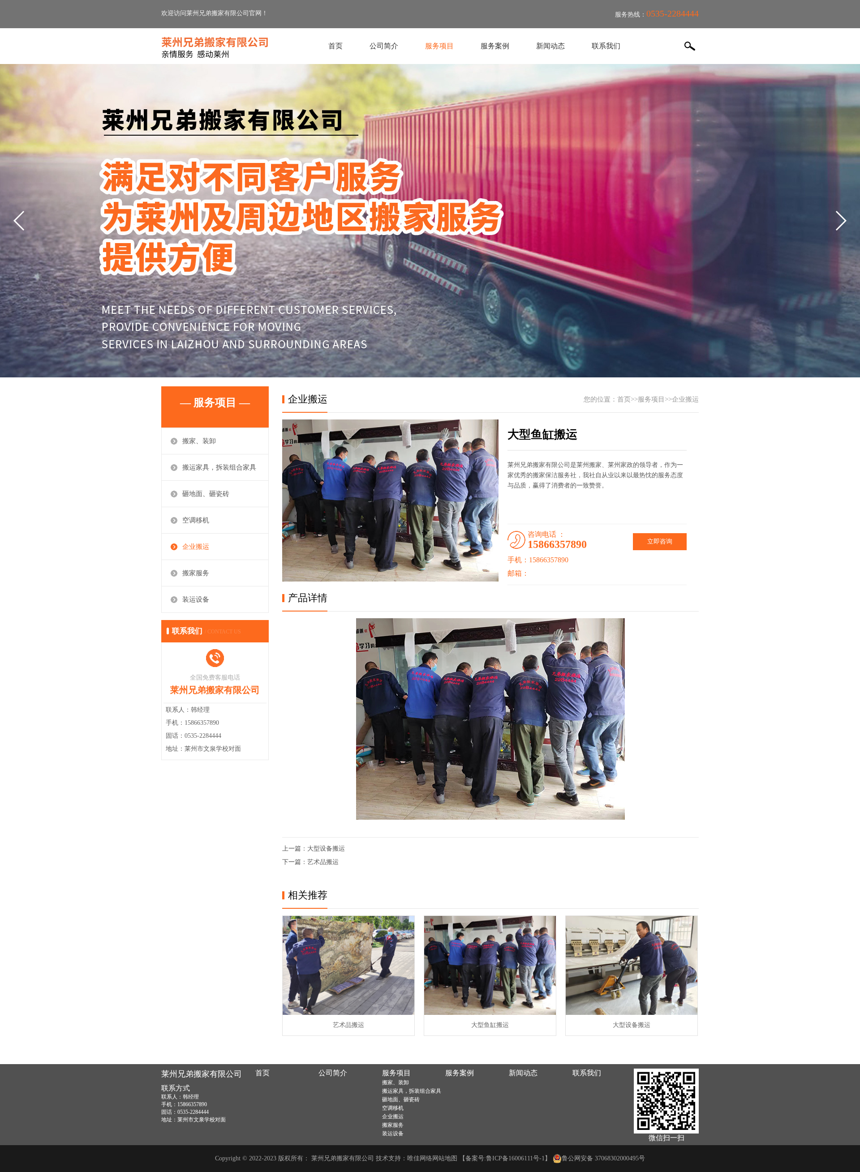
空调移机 (195, 520)
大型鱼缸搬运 (490, 1025)
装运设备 (195, 599)
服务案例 (495, 46)
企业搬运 (195, 546)
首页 (335, 46)
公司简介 (384, 46)
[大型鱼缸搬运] (490, 965)
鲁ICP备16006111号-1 (515, 1158)
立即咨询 (659, 541)
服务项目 (439, 46)
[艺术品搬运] (348, 965)
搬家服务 (195, 573)
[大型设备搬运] (631, 965)
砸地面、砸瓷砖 (205, 493)
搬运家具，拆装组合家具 (219, 467)
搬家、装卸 (199, 441)
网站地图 (444, 1158)
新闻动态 (550, 46)
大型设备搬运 (326, 848)
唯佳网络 (419, 1158)
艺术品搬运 (323, 862)
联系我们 (606, 46)
